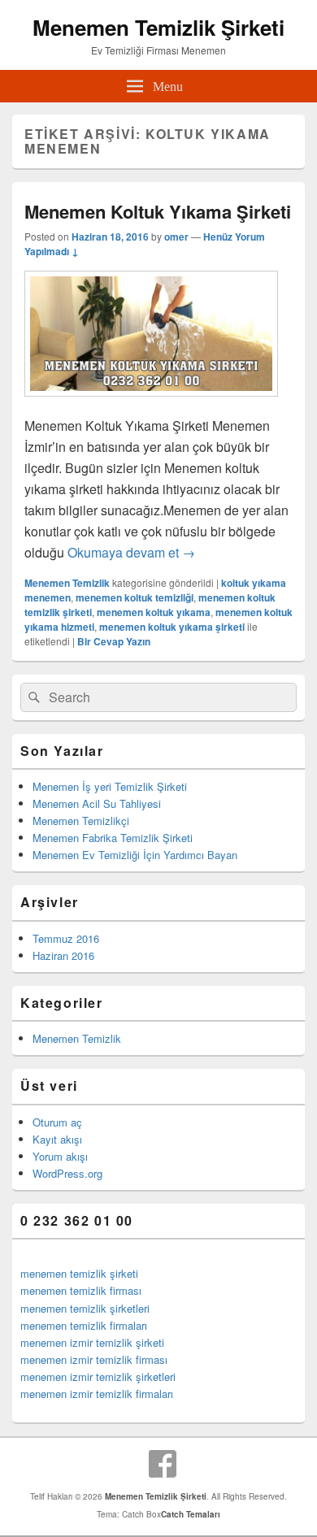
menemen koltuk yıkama (154, 612)
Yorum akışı (60, 1156)
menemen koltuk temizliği (134, 597)
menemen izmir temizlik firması (93, 1359)
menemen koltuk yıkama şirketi (172, 626)
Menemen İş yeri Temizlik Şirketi (110, 786)
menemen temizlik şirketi (79, 1273)
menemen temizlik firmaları (83, 1325)
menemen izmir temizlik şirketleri (98, 1376)
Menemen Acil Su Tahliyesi (97, 803)
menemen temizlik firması (80, 1290)
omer (176, 236)
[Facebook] (162, 1464)
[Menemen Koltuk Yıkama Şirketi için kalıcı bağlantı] (151, 404)
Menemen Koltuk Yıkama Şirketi (157, 211)
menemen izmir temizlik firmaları (96, 1393)
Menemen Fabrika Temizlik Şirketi (113, 837)
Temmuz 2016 (66, 938)
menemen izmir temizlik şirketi (92, 1342)
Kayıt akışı (57, 1139)
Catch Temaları (190, 1514)
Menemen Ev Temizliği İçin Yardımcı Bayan (135, 854)
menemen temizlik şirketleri (85, 1308)
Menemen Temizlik (67, 582)
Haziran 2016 (63, 955)
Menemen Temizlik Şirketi (158, 27)
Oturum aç (57, 1122)
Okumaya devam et (131, 552)
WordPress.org (67, 1173)
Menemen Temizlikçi (81, 820)
